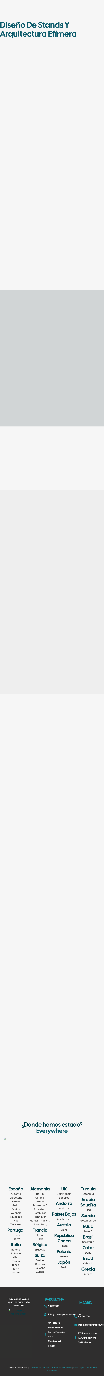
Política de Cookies (40, 1367)
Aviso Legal (78, 1367)
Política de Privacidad (61, 1367)
